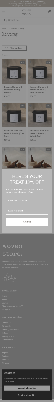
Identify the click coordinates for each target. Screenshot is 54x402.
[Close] (49, 172)
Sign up (27, 222)
